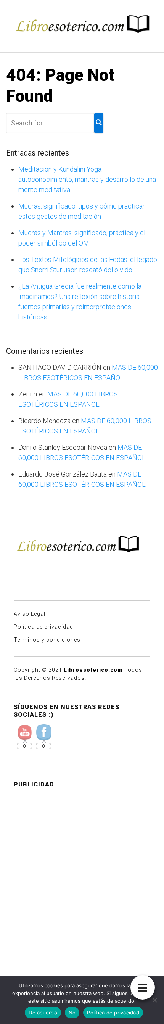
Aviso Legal (29, 614)
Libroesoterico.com (93, 670)
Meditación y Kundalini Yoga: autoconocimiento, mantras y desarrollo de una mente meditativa (87, 179)
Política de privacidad (43, 627)
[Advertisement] (82, 876)
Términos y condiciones (47, 640)
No (72, 1013)
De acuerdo (43, 1013)
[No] (154, 1000)
